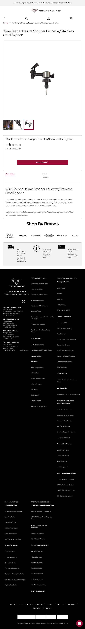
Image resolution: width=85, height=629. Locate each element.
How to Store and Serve (38, 378)
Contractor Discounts (37, 591)
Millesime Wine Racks (11, 528)
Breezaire (60, 294)
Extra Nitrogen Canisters (38, 539)
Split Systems (61, 334)
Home (5, 23)
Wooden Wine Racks (11, 557)
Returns (71, 604)
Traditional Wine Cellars (37, 300)
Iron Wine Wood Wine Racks (13, 539)
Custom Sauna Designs (37, 344)
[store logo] (46, 10)
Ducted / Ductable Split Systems (66, 339)
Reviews (45, 177)
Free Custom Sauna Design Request (41, 350)
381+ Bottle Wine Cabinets (64, 496)
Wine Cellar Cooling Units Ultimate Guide (67, 381)
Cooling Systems (36, 401)
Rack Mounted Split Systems (65, 350)
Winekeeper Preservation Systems (41, 511)
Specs (44, 174)
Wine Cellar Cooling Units (67, 279)
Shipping (60, 604)
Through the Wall (62, 323)
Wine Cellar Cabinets (63, 456)
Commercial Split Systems (64, 362)
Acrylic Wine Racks (10, 563)
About (12, 604)
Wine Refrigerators (62, 467)
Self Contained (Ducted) (64, 328)
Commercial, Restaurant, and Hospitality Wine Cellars (42, 318)
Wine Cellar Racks (11, 502)
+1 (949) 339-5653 (8, 339)
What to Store (35, 373)
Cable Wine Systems (11, 533)
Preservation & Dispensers (40, 502)
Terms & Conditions (35, 604)
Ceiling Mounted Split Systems (66, 356)
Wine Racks (34, 389)
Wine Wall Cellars (36, 311)
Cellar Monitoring (62, 367)
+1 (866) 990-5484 (9, 327)
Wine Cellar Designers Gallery (39, 284)
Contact (37, 608)
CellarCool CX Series (63, 310)
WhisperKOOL (61, 305)
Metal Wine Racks (10, 552)
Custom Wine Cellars (39, 279)
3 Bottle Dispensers (36, 551)
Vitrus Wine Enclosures (63, 426)
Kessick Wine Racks (10, 522)
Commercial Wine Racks (12, 568)
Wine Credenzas (62, 461)
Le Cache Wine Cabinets (64, 410)
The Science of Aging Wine (39, 406)
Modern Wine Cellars (37, 289)
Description (10, 174)
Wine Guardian (61, 288)
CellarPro (60, 299)
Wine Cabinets (35, 395)
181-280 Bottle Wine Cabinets (65, 485)
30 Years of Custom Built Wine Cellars (57, 3)
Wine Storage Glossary (37, 367)
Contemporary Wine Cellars (39, 295)
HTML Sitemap (64, 623)
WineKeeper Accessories (38, 585)
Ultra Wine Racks (10, 517)
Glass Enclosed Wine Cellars (39, 306)
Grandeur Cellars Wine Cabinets (66, 432)
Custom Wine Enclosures (38, 324)
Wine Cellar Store (36, 356)
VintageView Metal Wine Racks (14, 511)
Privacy (50, 604)
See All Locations (24, 350)
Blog (21, 604)
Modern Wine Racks (10, 585)
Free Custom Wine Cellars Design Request (40, 331)
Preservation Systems (37, 533)
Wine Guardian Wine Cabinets (65, 415)
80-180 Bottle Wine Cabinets (65, 479)
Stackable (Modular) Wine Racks (14, 574)
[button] (8, 123)
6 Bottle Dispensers (36, 563)
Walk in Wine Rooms (63, 450)
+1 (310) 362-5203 (8, 315)
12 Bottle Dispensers (37, 574)
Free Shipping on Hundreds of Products (28, 3)
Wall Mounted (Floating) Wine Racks (15, 579)
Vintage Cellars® (31, 623)
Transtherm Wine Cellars (64, 421)
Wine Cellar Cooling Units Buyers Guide (68, 394)
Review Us (48, 608)
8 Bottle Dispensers (36, 568)
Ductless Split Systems (63, 345)
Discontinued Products (53, 623)
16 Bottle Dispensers (37, 579)
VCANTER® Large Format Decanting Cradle (41, 518)
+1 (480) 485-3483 (9, 350)
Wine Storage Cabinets (65, 400)
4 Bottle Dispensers (36, 557)
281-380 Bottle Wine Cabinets (66, 490)
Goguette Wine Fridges (64, 437)
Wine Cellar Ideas (36, 384)
